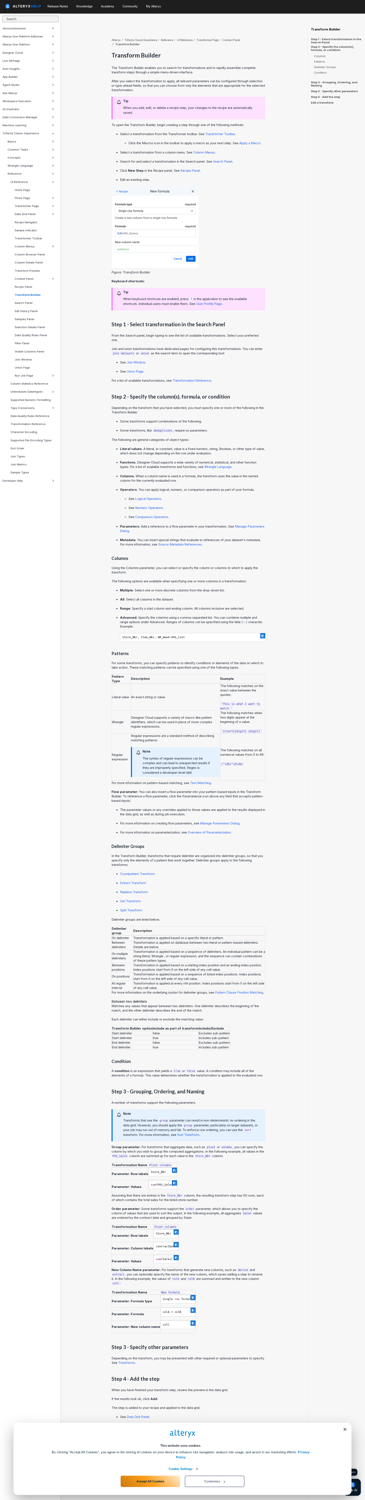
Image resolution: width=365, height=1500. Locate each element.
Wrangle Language (20, 165)
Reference (15, 173)
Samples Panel (24, 319)
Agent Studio (11, 84)
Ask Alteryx (10, 93)
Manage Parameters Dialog (220, 823)
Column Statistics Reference (29, 383)
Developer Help (13, 480)
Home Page (22, 190)
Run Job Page (24, 375)
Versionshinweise (14, 28)
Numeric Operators (149, 508)
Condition (320, 72)
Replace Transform (134, 892)
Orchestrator (11, 109)
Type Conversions (23, 408)
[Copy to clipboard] (262, 635)
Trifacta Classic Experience (21, 133)
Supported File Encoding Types (31, 440)
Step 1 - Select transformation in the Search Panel (336, 40)
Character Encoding (24, 432)
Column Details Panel (29, 262)
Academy (107, 6)
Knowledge (84, 6)
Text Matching (200, 783)
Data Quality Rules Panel (31, 335)
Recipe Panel (23, 286)
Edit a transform (322, 102)
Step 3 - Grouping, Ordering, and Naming (334, 84)
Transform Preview (27, 270)
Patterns (319, 61)
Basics (12, 141)
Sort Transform (188, 1135)
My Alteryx (153, 6)
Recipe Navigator (26, 222)
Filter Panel (22, 343)
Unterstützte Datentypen (27, 391)
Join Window (23, 359)
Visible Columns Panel (29, 351)
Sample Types (20, 472)
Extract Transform (133, 883)
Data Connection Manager (20, 117)
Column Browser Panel (30, 254)
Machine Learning (14, 125)
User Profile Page (209, 304)
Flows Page (22, 198)
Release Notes (58, 6)
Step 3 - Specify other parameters (334, 91)
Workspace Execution (17, 101)
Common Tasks (18, 149)
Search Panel (24, 302)
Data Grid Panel (25, 214)
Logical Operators (148, 499)
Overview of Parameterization (209, 832)
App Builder (10, 76)
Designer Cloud (13, 52)
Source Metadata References (180, 544)
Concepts (14, 157)
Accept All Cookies (150, 1481)
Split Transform (131, 910)
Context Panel (24, 278)
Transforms (126, 1363)
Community (130, 6)
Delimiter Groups (325, 67)
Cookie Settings (181, 1469)
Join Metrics (19, 464)
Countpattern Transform (137, 874)
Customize (212, 1481)
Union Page (22, 367)
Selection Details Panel (30, 327)
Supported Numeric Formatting (31, 400)
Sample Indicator (26, 230)
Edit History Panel (26, 311)
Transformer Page (27, 206)
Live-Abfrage (11, 60)
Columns (320, 56)
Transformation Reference (28, 424)
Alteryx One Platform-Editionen (23, 36)
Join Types (18, 456)
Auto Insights (11, 68)
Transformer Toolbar (28, 238)
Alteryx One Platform (16, 44)
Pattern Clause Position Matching (239, 992)
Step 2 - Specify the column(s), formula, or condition (332, 48)
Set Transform (130, 901)
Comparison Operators (151, 517)
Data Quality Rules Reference (30, 416)
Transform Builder (28, 294)
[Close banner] (344, 1429)
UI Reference (19, 182)
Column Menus (25, 246)
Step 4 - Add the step (325, 97)
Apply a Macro (249, 143)
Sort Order (17, 448)
